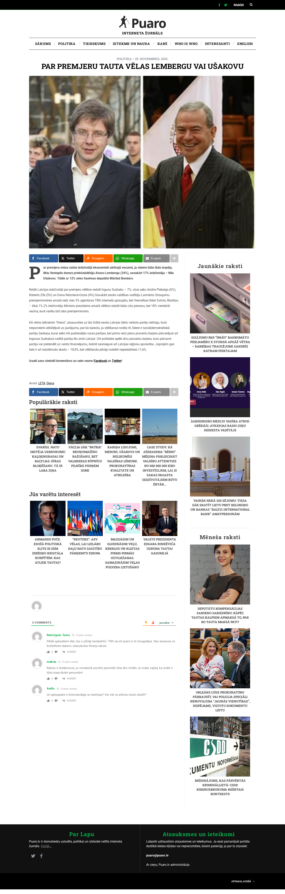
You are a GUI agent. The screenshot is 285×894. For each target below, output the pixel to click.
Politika (124, 59)
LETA (41, 383)
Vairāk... (46, 846)
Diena (50, 383)
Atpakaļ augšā (241, 881)
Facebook (101, 361)
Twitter (116, 361)
